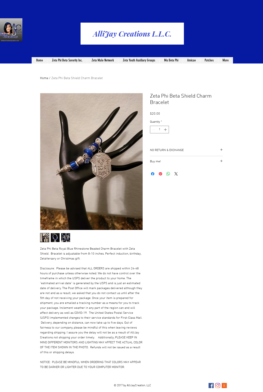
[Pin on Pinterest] (160, 173)
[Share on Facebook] (152, 173)
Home (44, 78)
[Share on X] (176, 173)
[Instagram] (217, 385)
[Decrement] (153, 129)
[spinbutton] (159, 129)
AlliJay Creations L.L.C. (132, 33)
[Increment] (165, 129)
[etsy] (224, 385)
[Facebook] (211, 385)
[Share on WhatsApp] (168, 173)
